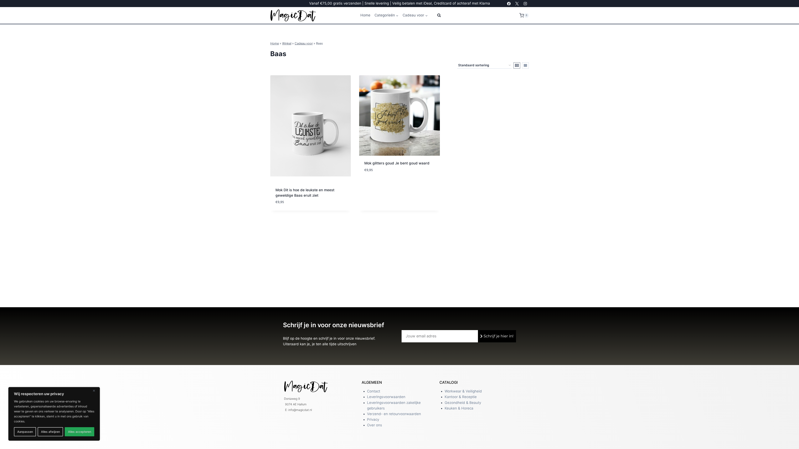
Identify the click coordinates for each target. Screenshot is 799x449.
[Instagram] (525, 3)
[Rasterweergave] (517, 65)
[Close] (95, 390)
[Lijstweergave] (525, 65)
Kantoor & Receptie (461, 397)
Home (365, 15)
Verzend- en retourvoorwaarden (394, 414)
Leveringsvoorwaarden (386, 397)
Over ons (374, 425)
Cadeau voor (304, 43)
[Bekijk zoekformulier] (436, 15)
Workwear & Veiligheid (463, 391)
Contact (373, 391)
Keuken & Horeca (459, 408)
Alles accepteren (79, 431)
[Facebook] (508, 3)
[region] (54, 414)
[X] (517, 3)
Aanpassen (25, 431)
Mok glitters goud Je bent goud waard (396, 163)
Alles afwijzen (50, 431)
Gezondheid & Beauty (463, 403)
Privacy (373, 419)
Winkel (286, 43)
